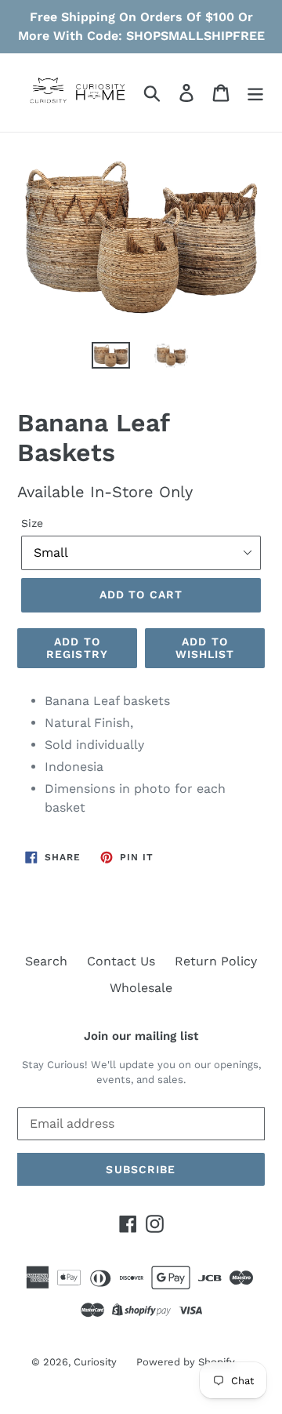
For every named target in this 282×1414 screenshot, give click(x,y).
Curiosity (95, 1362)
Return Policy (216, 961)
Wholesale (141, 987)
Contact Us (121, 961)
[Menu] (255, 93)
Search (46, 961)
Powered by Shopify (185, 1362)
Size (32, 523)
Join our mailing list (141, 1036)
